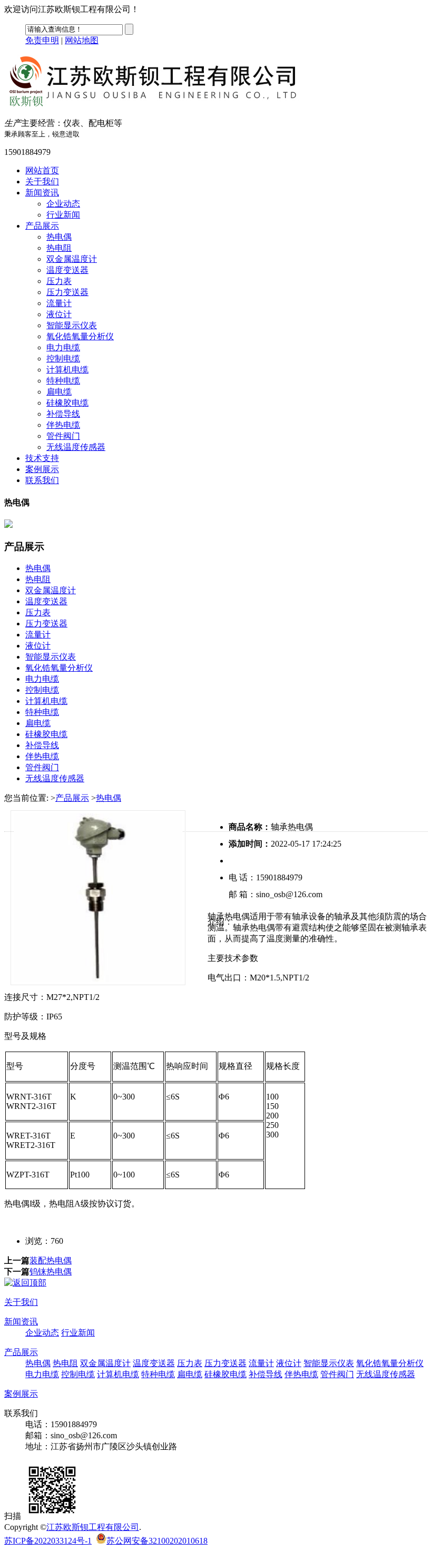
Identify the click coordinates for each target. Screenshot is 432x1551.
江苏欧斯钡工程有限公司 (92, 1527)
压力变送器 (67, 292)
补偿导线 (63, 413)
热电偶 (59, 236)
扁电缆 (59, 391)
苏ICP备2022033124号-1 (48, 1540)
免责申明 (42, 40)
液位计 (59, 314)
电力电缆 (63, 347)
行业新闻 (63, 214)
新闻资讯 (42, 192)
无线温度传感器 (75, 447)
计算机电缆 (67, 369)
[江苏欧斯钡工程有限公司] (162, 104)
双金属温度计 (71, 258)
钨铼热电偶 (51, 1271)
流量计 (59, 303)
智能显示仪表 (71, 325)
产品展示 (42, 225)
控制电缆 (63, 358)
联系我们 (42, 480)
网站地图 (82, 40)
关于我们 (42, 181)
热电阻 (59, 247)
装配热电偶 (51, 1260)
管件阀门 (63, 435)
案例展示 (42, 469)
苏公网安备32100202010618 (157, 1540)
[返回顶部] (25, 1282)
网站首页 (42, 170)
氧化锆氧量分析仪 (80, 336)
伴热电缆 (63, 424)
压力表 (59, 281)
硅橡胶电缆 (67, 402)
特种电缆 (63, 380)
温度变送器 (67, 270)
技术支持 (42, 458)
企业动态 (63, 203)
